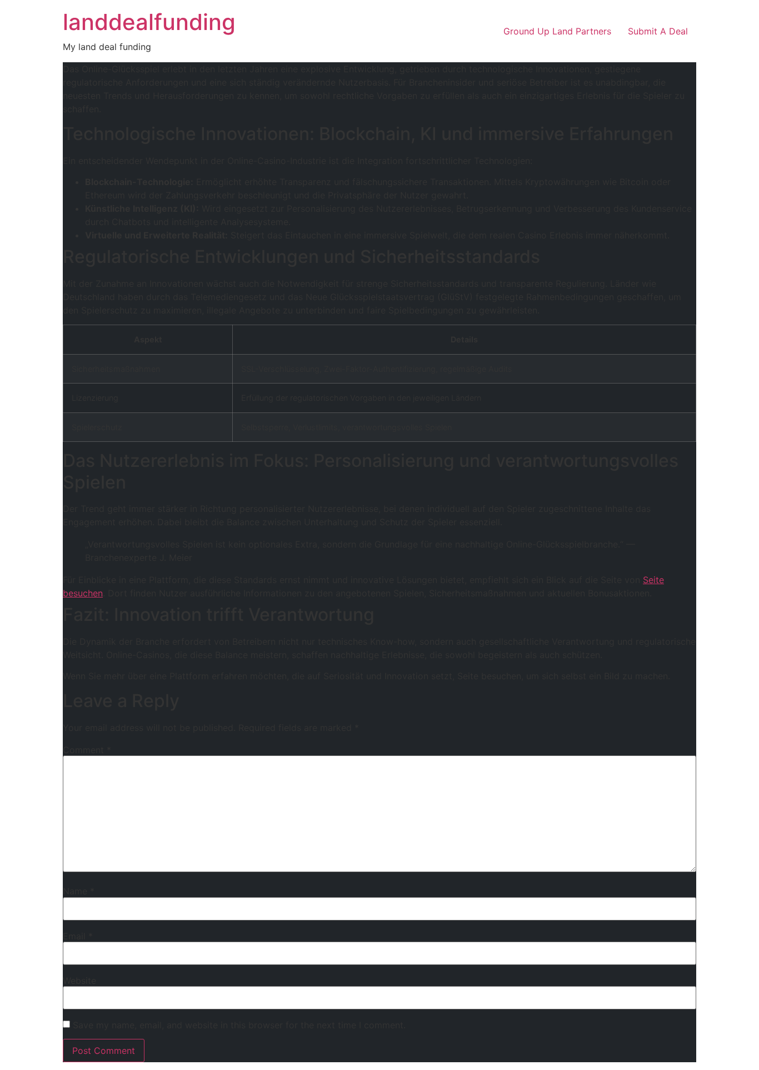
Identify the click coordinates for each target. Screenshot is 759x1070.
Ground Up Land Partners (557, 31)
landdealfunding (149, 22)
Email (78, 936)
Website (79, 980)
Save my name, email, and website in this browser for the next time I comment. (239, 1025)
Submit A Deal (658, 31)
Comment (87, 749)
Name (78, 891)
